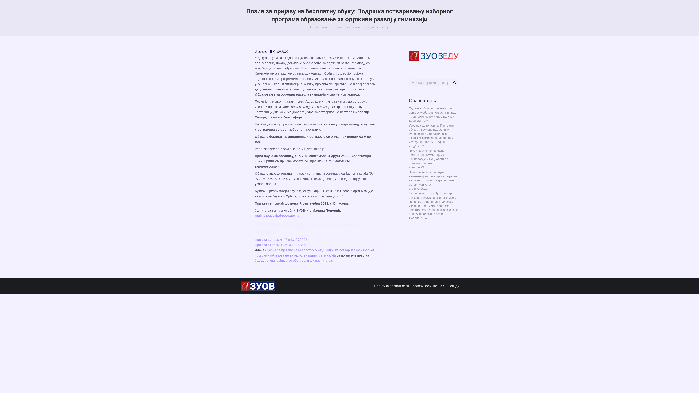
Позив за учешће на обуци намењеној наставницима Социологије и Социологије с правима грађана (428, 157)
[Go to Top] (691, 385)
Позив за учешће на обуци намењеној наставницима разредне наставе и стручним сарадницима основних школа (433, 178)
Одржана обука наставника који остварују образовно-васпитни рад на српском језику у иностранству (432, 112)
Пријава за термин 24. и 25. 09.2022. (282, 245)
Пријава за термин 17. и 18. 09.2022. (281, 239)
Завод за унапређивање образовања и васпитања (293, 260)
